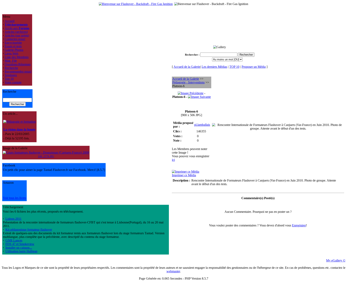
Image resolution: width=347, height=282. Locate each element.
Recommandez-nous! (18, 71)
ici (173, 159)
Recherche (11, 68)
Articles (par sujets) (17, 35)
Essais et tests (13, 46)
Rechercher (191, 54)
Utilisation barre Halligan (21, 251)
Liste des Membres (17, 57)
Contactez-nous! (15, 39)
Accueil (9, 21)
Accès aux (17, 28)
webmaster (173, 271)
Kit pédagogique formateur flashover (28, 229)
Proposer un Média (254, 66)
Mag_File (11, 60)
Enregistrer (299, 225)
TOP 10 (234, 66)
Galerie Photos (14, 50)
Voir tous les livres (14, 198)
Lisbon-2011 (13, 218)
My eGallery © (335, 260)
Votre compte (13, 82)
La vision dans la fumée (19, 129)
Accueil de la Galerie (187, 66)
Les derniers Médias (214, 66)
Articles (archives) (16, 31)
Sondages (11, 75)
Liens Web (11, 53)
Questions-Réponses (18, 64)
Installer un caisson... (18, 247)
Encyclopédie (13, 42)
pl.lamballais (202, 124)
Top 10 (9, 78)
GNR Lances (13, 240)
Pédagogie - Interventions (188, 82)
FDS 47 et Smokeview (19, 244)
